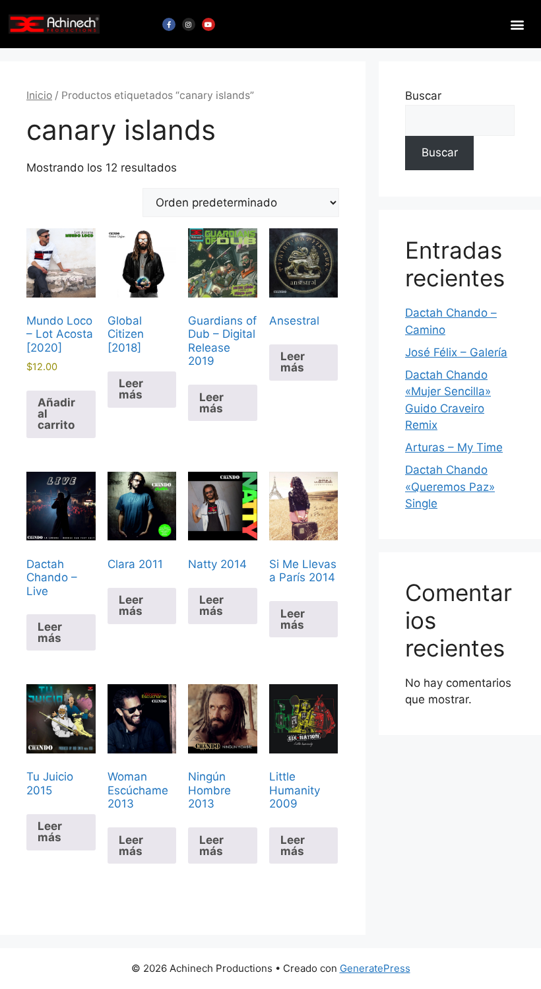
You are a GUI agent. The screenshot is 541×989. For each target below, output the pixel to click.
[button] (517, 24)
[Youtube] (208, 24)
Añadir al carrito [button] (56, 413)
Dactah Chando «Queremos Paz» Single (450, 486)
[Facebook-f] (168, 24)
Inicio (39, 95)
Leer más (131, 389)
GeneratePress (375, 968)
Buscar (423, 95)
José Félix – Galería (456, 352)
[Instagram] (188, 24)
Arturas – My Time (454, 447)
